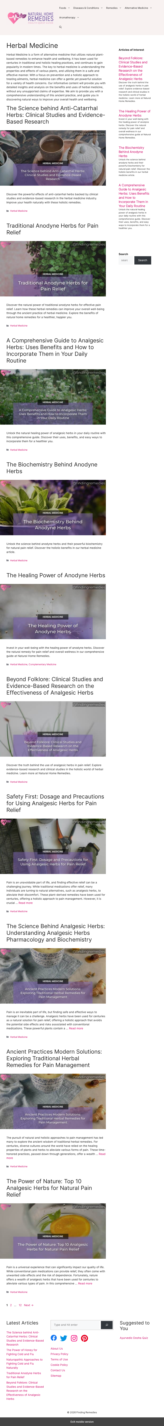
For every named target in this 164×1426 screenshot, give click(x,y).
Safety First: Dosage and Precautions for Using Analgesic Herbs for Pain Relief (55, 803)
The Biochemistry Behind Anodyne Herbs (131, 152)
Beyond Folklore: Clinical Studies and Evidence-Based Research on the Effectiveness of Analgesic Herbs (54, 686)
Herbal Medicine (18, 210)
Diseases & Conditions (86, 7)
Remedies (112, 7)
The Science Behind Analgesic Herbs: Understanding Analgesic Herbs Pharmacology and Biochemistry (55, 933)
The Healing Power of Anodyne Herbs (55, 575)
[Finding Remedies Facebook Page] (54, 1338)
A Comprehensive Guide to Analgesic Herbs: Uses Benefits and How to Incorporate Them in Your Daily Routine (55, 350)
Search (142, 260)
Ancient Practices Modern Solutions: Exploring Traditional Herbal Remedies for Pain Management (54, 1058)
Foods (62, 7)
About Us (57, 1348)
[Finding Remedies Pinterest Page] (84, 1338)
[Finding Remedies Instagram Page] (74, 1338)
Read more (26, 902)
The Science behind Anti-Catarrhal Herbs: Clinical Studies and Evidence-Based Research (55, 115)
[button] (60, 27)
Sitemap (56, 1375)
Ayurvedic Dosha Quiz (134, 1337)
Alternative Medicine (136, 7)
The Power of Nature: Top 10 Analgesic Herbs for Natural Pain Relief (49, 1188)
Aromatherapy (67, 17)
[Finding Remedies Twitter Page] (63, 1338)
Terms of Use (59, 1359)
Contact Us (58, 1370)
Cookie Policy (59, 1364)
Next (28, 1305)
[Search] (107, 1325)
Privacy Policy (59, 1354)
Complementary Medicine (42, 664)
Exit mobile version (82, 1421)
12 (20, 1305)
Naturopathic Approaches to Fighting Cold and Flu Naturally (24, 1363)
